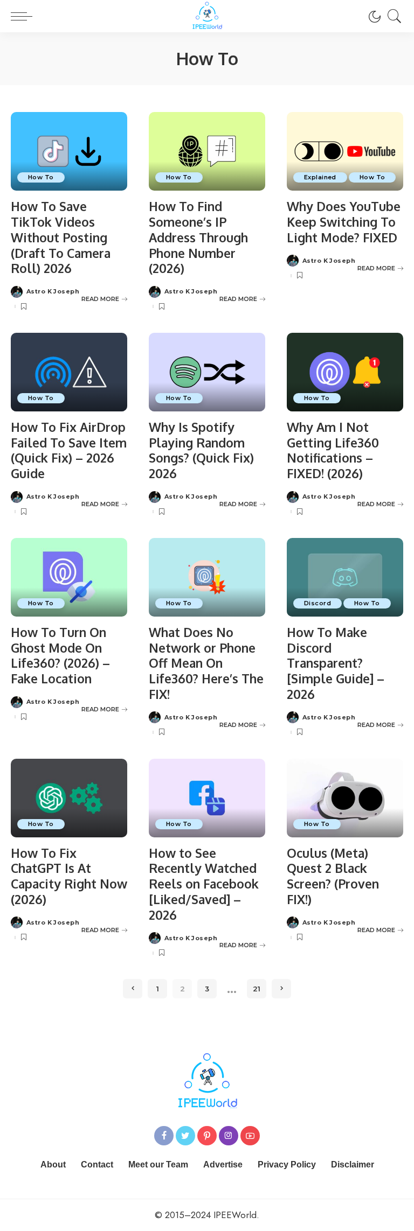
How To (41, 177)
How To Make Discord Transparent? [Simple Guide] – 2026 (335, 663)
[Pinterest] (207, 1135)
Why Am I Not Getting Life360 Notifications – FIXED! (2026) (333, 450)
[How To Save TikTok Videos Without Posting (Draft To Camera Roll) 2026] (69, 151)
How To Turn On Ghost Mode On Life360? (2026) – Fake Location (60, 655)
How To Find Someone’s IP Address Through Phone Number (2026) (198, 237)
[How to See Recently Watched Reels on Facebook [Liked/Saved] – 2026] (207, 798)
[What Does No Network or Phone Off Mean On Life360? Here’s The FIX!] (207, 577)
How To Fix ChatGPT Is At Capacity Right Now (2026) (69, 876)
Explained (320, 177)
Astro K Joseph (52, 292)
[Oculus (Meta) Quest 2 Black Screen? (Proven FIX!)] (345, 798)
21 (256, 988)
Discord (317, 603)
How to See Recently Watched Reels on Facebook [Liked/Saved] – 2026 (204, 883)
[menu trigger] (24, 16)
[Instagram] (228, 1135)
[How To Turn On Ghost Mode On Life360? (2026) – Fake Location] (69, 577)
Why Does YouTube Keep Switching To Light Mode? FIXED (344, 221)
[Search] (392, 16)
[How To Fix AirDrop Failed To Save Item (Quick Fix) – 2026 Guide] (69, 372)
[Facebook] (164, 1135)
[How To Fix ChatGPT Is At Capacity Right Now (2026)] (69, 798)
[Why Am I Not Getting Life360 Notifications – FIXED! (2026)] (345, 372)
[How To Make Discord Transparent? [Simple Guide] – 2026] (345, 577)
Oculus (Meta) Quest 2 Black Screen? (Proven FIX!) (333, 876)
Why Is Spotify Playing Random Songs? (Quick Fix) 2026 (201, 450)
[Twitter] (185, 1135)
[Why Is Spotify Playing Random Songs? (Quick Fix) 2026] (207, 372)
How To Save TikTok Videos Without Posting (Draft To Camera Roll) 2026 (61, 237)
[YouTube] (250, 1135)
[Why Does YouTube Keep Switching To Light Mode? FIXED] (345, 151)
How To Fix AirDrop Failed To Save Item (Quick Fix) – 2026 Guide (69, 450)
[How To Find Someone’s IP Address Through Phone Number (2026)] (207, 151)
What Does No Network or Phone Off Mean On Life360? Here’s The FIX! (206, 663)
